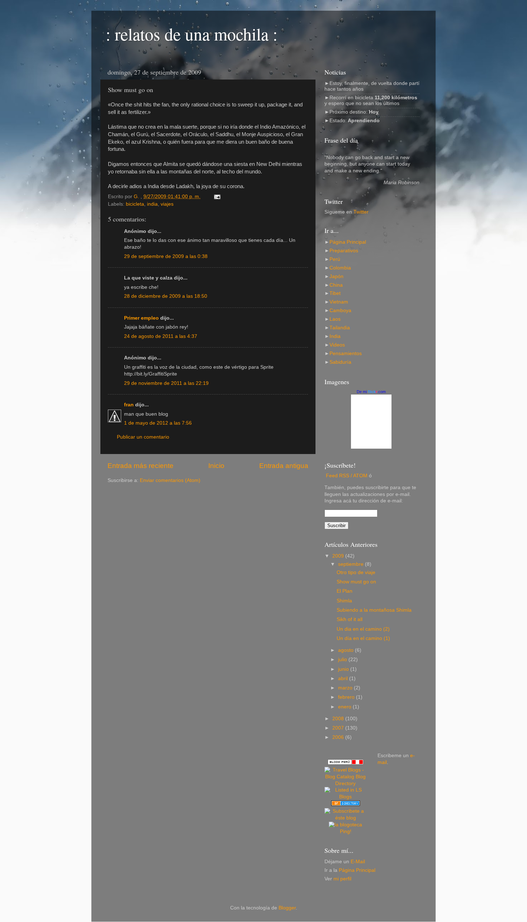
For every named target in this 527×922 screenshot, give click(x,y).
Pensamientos (345, 353)
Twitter (361, 212)
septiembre (351, 564)
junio (344, 669)
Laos (335, 319)
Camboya (340, 310)
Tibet (335, 293)
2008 (338, 718)
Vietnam (338, 302)
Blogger (287, 908)
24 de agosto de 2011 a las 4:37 (160, 336)
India (335, 336)
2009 (338, 556)
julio (343, 659)
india (152, 204)
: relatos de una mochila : (191, 33)
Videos (337, 345)
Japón (336, 276)
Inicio (216, 465)
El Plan (344, 591)
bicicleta (135, 204)
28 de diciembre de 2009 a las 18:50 (165, 296)
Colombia (340, 268)
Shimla (344, 600)
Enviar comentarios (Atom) (170, 480)
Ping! (345, 831)
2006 (338, 737)
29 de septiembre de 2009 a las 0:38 (166, 256)
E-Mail (358, 861)
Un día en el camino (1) (363, 638)
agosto (346, 650)
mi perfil (342, 879)
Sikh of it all (349, 619)
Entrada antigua (283, 465)
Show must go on (356, 581)
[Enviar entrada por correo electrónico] (217, 196)
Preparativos (343, 250)
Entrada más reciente (141, 465)
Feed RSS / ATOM (346, 475)
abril (343, 678)
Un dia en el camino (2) (363, 629)
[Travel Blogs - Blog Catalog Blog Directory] (345, 783)
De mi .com (371, 392)
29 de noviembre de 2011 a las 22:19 (166, 383)
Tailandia (339, 327)
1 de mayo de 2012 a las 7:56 (158, 423)
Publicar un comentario (143, 437)
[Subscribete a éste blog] (345, 818)
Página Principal (347, 242)
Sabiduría (340, 362)
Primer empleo (141, 318)
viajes (167, 204)
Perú (334, 259)
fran (129, 404)
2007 (338, 728)
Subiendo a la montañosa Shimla (374, 610)
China (336, 285)
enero (345, 707)
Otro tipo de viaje (356, 572)
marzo (346, 688)
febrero (347, 697)
